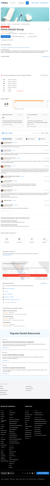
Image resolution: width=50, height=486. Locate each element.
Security (17, 479)
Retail (10, 465)
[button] (9, 211)
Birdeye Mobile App (4, 461)
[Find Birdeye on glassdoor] (34, 473)
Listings (2, 412)
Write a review (35, 3)
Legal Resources (28, 436)
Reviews (2, 414)
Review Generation (13, 423)
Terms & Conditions (5, 479)
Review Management (13, 421)
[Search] (27, 3)
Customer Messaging (13, 427)
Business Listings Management (15, 439)
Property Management (13, 459)
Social (2, 428)
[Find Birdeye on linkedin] (27, 473)
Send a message (33, 36)
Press (26, 424)
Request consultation (8, 40)
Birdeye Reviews (28, 432)
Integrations (3, 455)
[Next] (47, 240)
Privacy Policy (12, 479)
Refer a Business (38, 433)
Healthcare (11, 453)
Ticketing (2, 447)
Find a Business (38, 427)
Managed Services (38, 412)
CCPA (27, 479)
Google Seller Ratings (3, 421)
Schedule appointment (19, 36)
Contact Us (27, 438)
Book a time (27, 418)
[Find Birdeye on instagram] (29, 473)
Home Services (12, 455)
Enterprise (11, 414)
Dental (8, 24)
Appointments (4, 430)
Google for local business (14, 419)
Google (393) (19, 139)
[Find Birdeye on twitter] (25, 473)
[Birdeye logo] (4, 3)
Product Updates (28, 426)
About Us (27, 412)
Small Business (12, 412)
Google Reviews (12, 433)
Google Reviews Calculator (40, 419)
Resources (27, 420)
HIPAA (24, 479)
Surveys (2, 441)
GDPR (21, 479)
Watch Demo (27, 416)
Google (8, 302)
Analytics (2, 453)
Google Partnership (3, 458)
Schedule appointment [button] (10, 288)
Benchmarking (4, 445)
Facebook (14, 302)
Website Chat (12, 431)
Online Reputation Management (15, 425)
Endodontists (28, 390)
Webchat (2, 426)
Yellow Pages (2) (31, 139)
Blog (26, 422)
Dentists (1, 388)
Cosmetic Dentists (16, 24)
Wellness (11, 467)
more (32, 124)
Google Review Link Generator (40, 423)
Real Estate (11, 463)
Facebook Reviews (12, 437)
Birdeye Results (28, 434)
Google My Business (13, 435)
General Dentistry (23, 33)
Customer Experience (13, 441)
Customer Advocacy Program (40, 435)
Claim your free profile (24, 275)
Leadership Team (28, 414)
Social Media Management (14, 443)
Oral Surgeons (29, 386)
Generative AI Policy (33, 479)
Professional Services (39, 414)
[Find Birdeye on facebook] (22, 473)
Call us (6, 291)
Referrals (2, 416)
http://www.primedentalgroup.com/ (12, 299)
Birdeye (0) (42, 139)
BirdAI (2, 451)
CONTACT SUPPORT (43, 473)
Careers (26, 428)
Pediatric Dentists (26, 47)
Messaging (3, 439)
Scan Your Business (38, 425)
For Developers (37, 429)
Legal (10, 457)
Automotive (11, 447)
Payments (3, 434)
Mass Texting (3, 432)
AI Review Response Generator (41, 421)
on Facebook (14, 142)
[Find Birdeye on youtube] (32, 473)
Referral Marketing (12, 429)
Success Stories (28, 430)
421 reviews (11, 31)
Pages (2, 418)
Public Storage (12, 461)
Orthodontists (3, 392)
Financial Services (12, 451)
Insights (2, 443)
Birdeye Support (38, 431)
